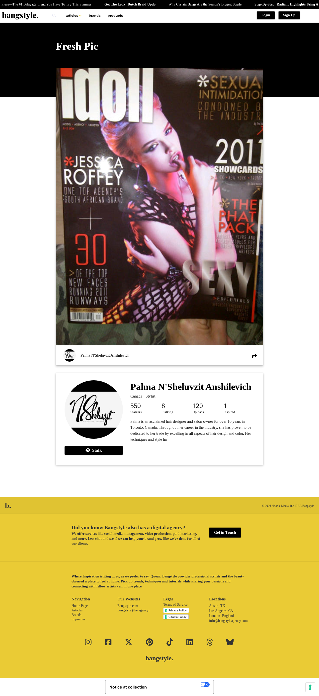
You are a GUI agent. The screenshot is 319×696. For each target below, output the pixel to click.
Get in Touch (225, 532)
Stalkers (136, 412)
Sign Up (289, 15)
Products (115, 15)
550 (135, 406)
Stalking (167, 412)
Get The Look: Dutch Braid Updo (112, 4)
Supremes (78, 619)
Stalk (96, 450)
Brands (95, 15)
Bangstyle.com (127, 606)
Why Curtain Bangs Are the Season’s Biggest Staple (187, 4)
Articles (72, 15)
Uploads (198, 412)
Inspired (229, 412)
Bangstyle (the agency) (133, 610)
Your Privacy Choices (175, 684)
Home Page (80, 606)
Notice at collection (128, 687)
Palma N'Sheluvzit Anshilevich (104, 355)
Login (265, 15)
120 (197, 406)
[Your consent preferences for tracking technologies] (310, 687)
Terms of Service (175, 604)
